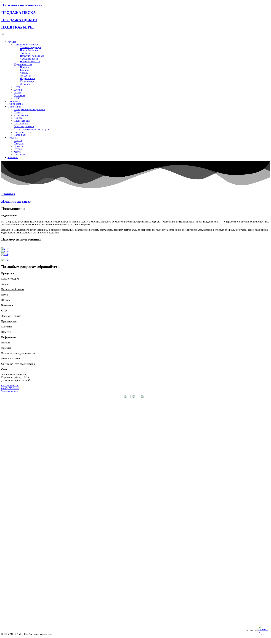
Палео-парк (20, 134)
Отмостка (19, 146)
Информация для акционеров (29, 109)
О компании (14, 106)
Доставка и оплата (11, 316)
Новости (18, 112)
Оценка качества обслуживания (18, 364)
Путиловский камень (12, 289)
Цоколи (18, 140)
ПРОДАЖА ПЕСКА (18, 12)
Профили (25, 67)
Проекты (12, 137)
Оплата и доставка (24, 126)
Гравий (17, 92)
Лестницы (25, 84)
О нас (4, 310)
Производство (15, 103)
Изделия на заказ (23, 64)
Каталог (12, 41)
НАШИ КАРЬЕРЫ (17, 27)
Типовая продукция (30, 47)
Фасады (24, 72)
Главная (8, 194)
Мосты (17, 151)
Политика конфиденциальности (18, 353)
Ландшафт (25, 75)
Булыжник (19, 95)
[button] (10, 385)
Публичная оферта (11, 358)
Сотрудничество (22, 132)
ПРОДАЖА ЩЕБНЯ (19, 20)
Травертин (25, 53)
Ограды (18, 149)
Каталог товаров (10, 278)
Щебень (18, 89)
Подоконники (27, 78)
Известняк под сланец (32, 56)
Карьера (18, 118)
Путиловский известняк (22, 5)
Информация (21, 115)
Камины (24, 70)
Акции (5, 284)
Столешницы (27, 81)
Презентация (21, 123)
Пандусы (19, 143)
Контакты (13, 157)
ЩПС (17, 98)
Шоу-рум (6, 332)
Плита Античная (29, 50)
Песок (17, 87)
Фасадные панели (29, 58)
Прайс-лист (14, 101)
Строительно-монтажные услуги (31, 129)
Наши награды (22, 120)
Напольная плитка (30, 61)
